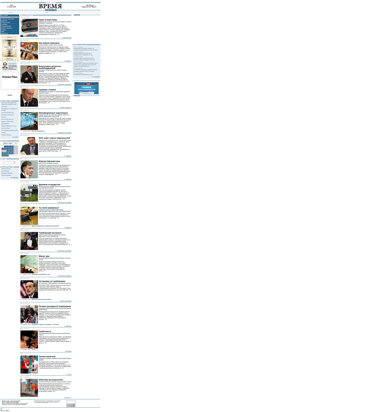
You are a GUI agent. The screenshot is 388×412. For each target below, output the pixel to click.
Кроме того (68, 397)
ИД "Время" (90, 5)
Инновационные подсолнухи (53, 113)
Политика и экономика (65, 84)
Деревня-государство (49, 184)
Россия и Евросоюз (38, 131)
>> (58, 34)
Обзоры (9, 95)
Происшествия (67, 37)
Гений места (45, 331)
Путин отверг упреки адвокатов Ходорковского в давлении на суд (83, 54)
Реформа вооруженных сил (41, 274)
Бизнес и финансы (66, 107)
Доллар (3, 132)
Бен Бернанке (5, 171)
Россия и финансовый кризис (9, 130)
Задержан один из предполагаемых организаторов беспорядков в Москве (84, 58)
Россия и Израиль (6, 135)
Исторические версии (7, 115)
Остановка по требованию (52, 281)
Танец (34, 349)
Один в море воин (48, 20)
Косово (3, 117)
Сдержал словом (47, 90)
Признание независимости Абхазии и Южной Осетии (8, 103)
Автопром (4, 106)
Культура (68, 351)
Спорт (69, 374)
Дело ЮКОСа (5, 123)
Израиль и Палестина (7, 121)
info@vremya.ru (54, 402)
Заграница (68, 179)
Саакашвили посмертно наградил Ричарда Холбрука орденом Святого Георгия (86, 70)
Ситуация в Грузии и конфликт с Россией (45, 324)
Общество (68, 61)
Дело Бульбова (5, 128)
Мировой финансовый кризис (41, 299)
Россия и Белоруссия (7, 119)
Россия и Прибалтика (7, 112)
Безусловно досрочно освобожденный (50, 67)
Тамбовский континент (50, 233)
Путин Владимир (6, 175)
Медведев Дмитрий (7, 173)
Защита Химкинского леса (8, 126)
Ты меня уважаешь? (49, 208)
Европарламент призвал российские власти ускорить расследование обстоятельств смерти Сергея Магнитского (86, 64)
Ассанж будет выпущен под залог (83, 74)
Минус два (44, 256)
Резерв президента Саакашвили (55, 306)
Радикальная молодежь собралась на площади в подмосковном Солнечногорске (86, 49)
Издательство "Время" (89, 7)
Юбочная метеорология (51, 380)
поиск (46, 12)
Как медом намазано (49, 43)
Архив (11, 12)
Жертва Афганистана (49, 161)
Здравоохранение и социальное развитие (45, 226)
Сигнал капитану (47, 356)
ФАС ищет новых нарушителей (54, 138)
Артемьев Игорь (6, 168)
